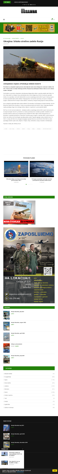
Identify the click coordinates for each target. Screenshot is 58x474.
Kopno (29, 379)
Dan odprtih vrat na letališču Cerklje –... (14, 462)
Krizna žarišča (15, 38)
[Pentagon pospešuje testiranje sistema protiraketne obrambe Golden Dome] (42, 169)
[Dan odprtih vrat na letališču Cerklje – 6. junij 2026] (4, 463)
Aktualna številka (29, 373)
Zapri (55, 470)
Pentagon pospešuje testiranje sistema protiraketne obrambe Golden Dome (42, 179)
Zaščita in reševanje (29, 407)
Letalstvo (29, 386)
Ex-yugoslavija (6, 38)
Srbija (33, 128)
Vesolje (29, 401)
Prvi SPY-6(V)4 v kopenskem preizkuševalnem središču (27, 2)
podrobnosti (20, 472)
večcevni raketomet (47, 128)
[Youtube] (30, 4)
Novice (22, 38)
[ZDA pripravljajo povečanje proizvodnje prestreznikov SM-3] (16, 169)
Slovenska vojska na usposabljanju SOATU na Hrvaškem (15, 454)
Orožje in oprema (29, 395)
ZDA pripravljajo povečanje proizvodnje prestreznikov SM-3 (16, 179)
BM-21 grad (12, 128)
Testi (29, 398)
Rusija (28, 128)
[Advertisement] (29, 142)
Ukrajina (38, 128)
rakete (23, 128)
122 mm (5, 128)
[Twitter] (24, 4)
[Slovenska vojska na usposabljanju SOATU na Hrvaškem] (4, 454)
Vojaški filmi (29, 404)
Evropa (18, 128)
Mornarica (29, 389)
